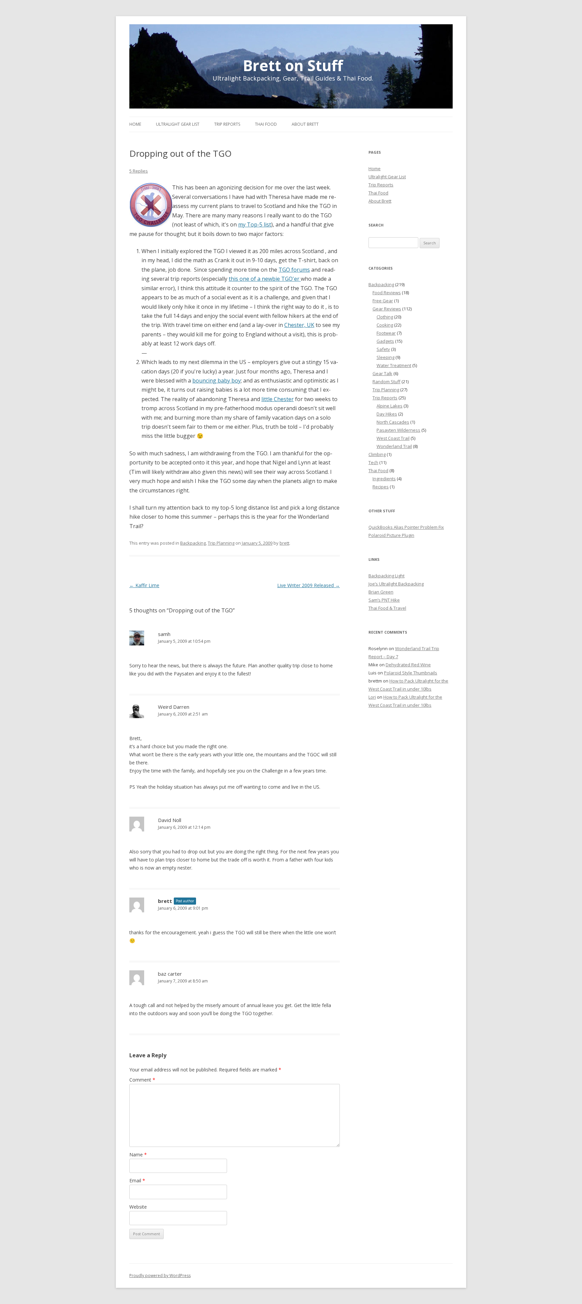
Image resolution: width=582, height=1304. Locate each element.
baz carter (170, 973)
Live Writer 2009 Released (308, 585)
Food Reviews (387, 293)
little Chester (277, 399)
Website (138, 1207)
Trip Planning (221, 543)
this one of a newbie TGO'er (265, 278)
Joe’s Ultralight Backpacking (396, 584)
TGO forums (294, 269)
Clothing (385, 317)
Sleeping (385, 357)
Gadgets (385, 341)
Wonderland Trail (394, 446)
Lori (372, 697)
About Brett (305, 124)
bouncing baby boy (216, 380)
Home (135, 124)
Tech (373, 462)
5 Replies (138, 171)
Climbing (377, 454)
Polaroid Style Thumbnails (410, 673)
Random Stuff (386, 381)
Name (138, 1154)
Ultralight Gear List (177, 124)
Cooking (385, 325)
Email (137, 1180)
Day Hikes (387, 414)
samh (164, 634)
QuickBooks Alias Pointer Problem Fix (406, 527)
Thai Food (266, 124)
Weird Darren (173, 706)
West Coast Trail (393, 438)
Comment (142, 1079)
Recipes (381, 487)
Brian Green (380, 592)
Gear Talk (382, 373)
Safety (383, 349)
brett (284, 543)
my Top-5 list (254, 224)
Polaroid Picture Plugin (391, 535)
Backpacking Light (386, 576)
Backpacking (193, 543)
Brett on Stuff (293, 64)
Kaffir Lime (144, 585)
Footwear (386, 333)
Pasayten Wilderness (398, 430)
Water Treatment (394, 365)
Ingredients (384, 479)
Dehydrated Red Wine (408, 665)
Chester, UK (299, 325)
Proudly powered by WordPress (160, 1275)
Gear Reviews (387, 309)
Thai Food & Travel (387, 608)
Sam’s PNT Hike (384, 600)
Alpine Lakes (389, 406)
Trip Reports (227, 124)
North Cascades (393, 422)
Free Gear (383, 301)
